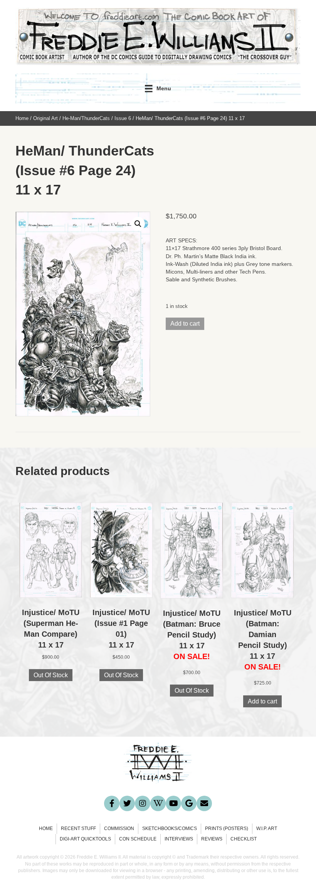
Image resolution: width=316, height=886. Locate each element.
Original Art (45, 118)
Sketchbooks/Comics (169, 828)
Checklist (243, 839)
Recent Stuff (78, 828)
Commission (119, 828)
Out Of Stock (51, 675)
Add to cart (185, 323)
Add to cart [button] (262, 701)
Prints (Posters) (226, 828)
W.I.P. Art (266, 828)
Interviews (179, 839)
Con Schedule (137, 839)
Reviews (211, 839)
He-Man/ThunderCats (86, 118)
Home (22, 118)
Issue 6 (122, 118)
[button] (138, 224)
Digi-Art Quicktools (85, 839)
